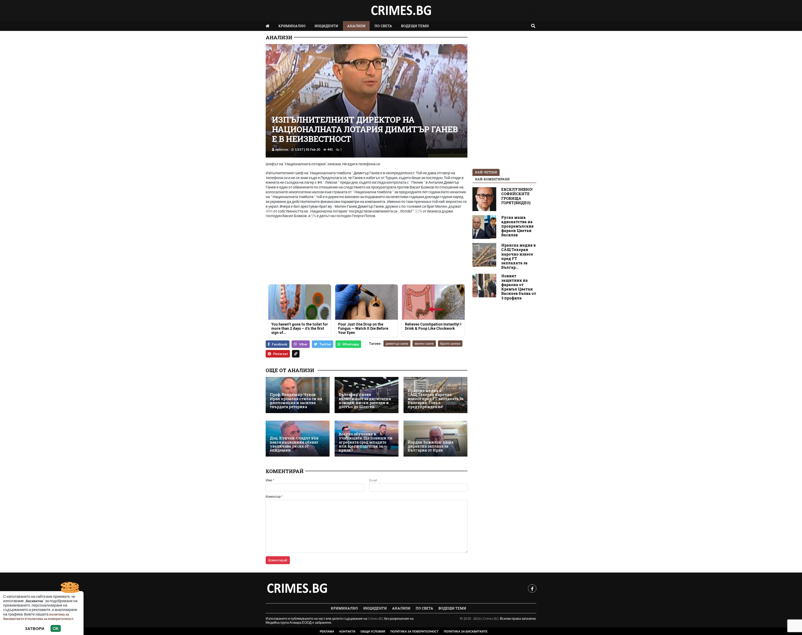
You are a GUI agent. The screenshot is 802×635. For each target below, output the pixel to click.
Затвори (34, 628)
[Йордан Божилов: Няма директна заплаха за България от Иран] (435, 439)
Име (270, 480)
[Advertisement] (315, 252)
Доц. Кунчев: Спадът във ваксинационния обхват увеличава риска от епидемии (294, 444)
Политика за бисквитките (465, 631)
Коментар (274, 496)
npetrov (281, 149)
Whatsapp (351, 344)
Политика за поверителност (414, 631)
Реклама (327, 631)
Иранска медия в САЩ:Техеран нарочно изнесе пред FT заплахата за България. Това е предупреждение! (435, 399)
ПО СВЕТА (383, 26)
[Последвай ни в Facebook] (531, 10)
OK (56, 628)
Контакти (347, 631)
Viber (303, 344)
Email (373, 480)
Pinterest (280, 354)
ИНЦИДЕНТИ (326, 26)
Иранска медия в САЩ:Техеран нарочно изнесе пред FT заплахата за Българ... (518, 256)
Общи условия (372, 631)
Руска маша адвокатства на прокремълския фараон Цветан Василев (517, 226)
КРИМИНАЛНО (292, 26)
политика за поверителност (50, 619)
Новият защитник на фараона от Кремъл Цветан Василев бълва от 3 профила (518, 287)
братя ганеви (450, 343)
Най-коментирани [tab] (492, 179)
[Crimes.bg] (297, 588)
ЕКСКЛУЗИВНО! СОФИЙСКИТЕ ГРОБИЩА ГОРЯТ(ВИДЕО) (516, 196)
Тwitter (325, 344)
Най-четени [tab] (486, 172)
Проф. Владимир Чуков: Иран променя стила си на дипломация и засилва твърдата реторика (296, 401)
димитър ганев (397, 343)
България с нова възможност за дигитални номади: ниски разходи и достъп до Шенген (365, 401)
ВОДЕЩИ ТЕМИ (415, 26)
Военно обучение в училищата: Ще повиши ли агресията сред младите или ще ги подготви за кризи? (365, 442)
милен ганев (424, 343)
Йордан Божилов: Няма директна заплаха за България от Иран (430, 446)
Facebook (279, 344)
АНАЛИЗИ (356, 26)
